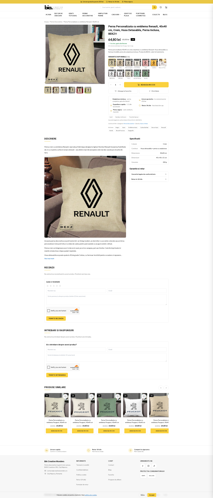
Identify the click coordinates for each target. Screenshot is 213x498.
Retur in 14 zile (136, 179)
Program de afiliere (114, 480)
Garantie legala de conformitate (143, 174)
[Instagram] (148, 465)
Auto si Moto (144, 123)
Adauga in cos (148, 85)
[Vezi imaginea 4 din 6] (71, 90)
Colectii (156, 14)
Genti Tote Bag (73, 14)
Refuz (143, 495)
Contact (111, 465)
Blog (165, 14)
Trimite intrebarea (57, 375)
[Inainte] (166, 387)
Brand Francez (120, 130)
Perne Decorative (87, 14)
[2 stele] (50, 286)
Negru (117, 127)
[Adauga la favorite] (65, 396)
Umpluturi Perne (102, 14)
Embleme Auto (132, 127)
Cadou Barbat (144, 127)
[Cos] (166, 7)
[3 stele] (53, 286)
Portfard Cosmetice (141, 14)
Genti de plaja (128, 14)
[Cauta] (154, 7)
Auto (123, 127)
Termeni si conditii (82, 465)
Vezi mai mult (49, 258)
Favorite (111, 475)
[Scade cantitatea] (110, 84)
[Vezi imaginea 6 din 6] (87, 90)
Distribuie (155, 91)
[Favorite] (160, 7)
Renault (163, 127)
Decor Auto (154, 127)
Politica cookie (81, 475)
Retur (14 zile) (81, 480)
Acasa (48, 14)
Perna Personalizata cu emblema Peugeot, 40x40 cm (57, 421)
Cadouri (115, 14)
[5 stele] (60, 286)
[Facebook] (142, 465)
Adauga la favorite (124, 91)
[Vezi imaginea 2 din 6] (55, 90)
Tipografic (131, 130)
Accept (151, 495)
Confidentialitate (82, 470)
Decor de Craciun (58, 14)
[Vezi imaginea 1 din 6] (47, 90)
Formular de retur (82, 484)
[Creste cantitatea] (120, 84)
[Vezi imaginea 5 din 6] (79, 90)
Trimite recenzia (56, 318)
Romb (111, 130)
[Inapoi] (160, 387)
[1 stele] (47, 286)
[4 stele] (57, 286)
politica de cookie (91, 495)
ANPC (143, 475)
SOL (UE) (151, 475)
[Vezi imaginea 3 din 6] (63, 90)
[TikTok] (154, 465)
